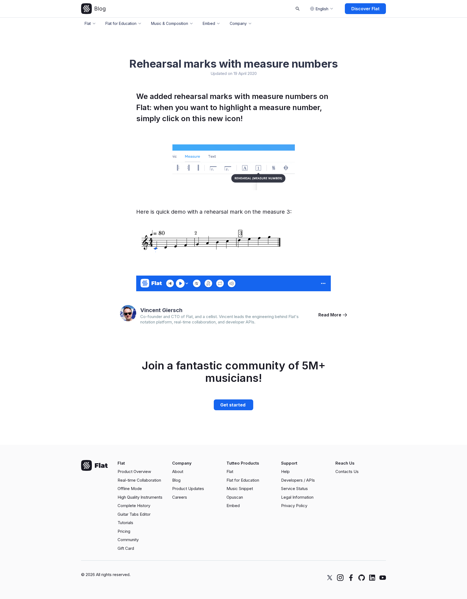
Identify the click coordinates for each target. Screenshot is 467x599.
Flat (229, 471)
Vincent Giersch (161, 310)
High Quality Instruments (140, 497)
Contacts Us (347, 471)
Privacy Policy (294, 505)
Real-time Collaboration (139, 480)
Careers (179, 497)
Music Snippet (239, 488)
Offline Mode (130, 488)
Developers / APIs (298, 480)
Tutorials (125, 522)
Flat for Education (242, 480)
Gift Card (126, 548)
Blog (176, 480)
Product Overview (134, 471)
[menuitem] (143, 471)
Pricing (124, 531)
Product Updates (188, 488)
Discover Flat (365, 8)
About (177, 471)
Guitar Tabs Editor (134, 514)
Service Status (294, 488)
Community (128, 539)
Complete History (134, 505)
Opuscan (234, 497)
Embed (233, 505)
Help (285, 471)
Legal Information (297, 497)
